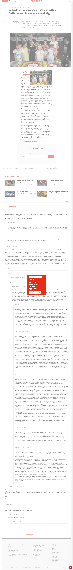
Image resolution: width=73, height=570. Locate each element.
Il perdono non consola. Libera (24, 191)
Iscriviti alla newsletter (56, 546)
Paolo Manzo (52, 194)
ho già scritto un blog (31, 91)
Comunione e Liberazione (33, 168)
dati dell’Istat (39, 129)
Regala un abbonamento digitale (58, 560)
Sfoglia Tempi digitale (56, 553)
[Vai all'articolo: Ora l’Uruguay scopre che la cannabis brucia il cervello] (42, 194)
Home (9, 7)
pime (57, 168)
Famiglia (41, 168)
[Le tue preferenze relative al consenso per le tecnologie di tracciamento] (2, 568)
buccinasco (16, 168)
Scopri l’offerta (34, 292)
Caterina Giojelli (52, 184)
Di (15, 21)
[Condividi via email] (3, 27)
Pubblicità (54, 548)
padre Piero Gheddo (32, 141)
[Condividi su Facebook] (3, 19)
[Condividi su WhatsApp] (3, 24)
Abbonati (5, 1)
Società (12, 7)
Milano (46, 168)
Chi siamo (54, 544)
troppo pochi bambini (26, 129)
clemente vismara (23, 168)
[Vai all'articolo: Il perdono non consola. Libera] (10, 194)
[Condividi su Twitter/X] (3, 22)
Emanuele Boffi (20, 184)
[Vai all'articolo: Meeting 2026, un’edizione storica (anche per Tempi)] (10, 183)
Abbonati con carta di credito (57, 555)
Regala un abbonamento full (57, 559)
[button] (3, 29)
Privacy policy (54, 549)
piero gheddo (52, 168)
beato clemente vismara (7, 168)
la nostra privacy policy (40, 159)
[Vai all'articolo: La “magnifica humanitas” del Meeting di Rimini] (42, 183)
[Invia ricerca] (67, 1)
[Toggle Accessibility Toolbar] (70, 567)
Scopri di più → (67, 201)
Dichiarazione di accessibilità (57, 552)
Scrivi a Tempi (54, 545)
